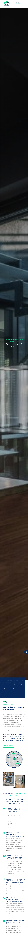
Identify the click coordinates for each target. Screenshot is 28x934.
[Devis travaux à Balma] (14, 768)
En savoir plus (8, 745)
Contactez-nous (9, 694)
